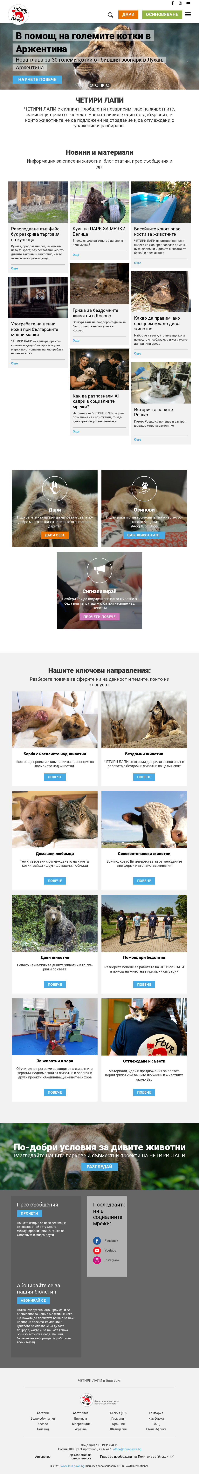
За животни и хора (55, 1061)
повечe (144, 881)
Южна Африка (156, 1429)
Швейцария (118, 1429)
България (156, 1413)
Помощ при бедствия (144, 957)
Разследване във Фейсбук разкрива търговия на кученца (36, 234)
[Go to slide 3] (102, 85)
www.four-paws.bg (72, 1466)
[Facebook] (172, 3)
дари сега (55, 535)
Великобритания (43, 1418)
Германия (118, 1418)
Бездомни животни (144, 754)
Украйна (80, 1429)
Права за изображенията (118, 1456)
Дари (128, 14)
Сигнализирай (99, 591)
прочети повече (99, 617)
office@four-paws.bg (127, 1449)
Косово (43, 1424)
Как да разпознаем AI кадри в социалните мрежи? (96, 401)
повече (55, 777)
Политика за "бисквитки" (156, 1456)
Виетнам (80, 1418)
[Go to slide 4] (107, 85)
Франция (118, 1424)
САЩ (156, 1424)
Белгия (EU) (118, 1413)
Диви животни (55, 957)
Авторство (43, 1456)
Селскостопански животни (144, 853)
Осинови (144, 510)
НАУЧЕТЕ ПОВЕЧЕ (37, 79)
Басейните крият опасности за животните (158, 231)
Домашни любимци (55, 853)
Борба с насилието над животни (55, 754)
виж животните (144, 535)
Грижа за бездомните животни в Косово (95, 313)
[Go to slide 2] (96, 85)
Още (14, 268)
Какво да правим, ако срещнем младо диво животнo (157, 323)
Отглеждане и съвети (144, 1061)
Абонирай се (33, 1300)
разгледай (99, 1166)
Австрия (43, 1413)
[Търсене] (110, 15)
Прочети (29, 1213)
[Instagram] (180, 3)
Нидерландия (81, 1424)
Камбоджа (156, 1418)
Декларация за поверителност (81, 1456)
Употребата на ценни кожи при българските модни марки (34, 329)
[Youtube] (188, 3)
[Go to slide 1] (91, 85)
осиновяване (162, 14)
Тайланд (43, 1429)
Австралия (80, 1413)
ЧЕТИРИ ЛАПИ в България (99, 1380)
